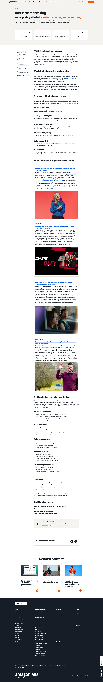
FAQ (76, 619)
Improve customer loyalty (20, 619)
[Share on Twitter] (101, 671)
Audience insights (38, 611)
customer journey (43, 355)
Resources (78, 615)
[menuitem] (21, 633)
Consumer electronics (60, 615)
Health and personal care (60, 625)
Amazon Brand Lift (38, 631)
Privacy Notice (32, 665)
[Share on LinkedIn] (101, 674)
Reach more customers (19, 613)
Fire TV (51, 180)
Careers (64, 665)
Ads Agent (37, 657)
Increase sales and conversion (20, 617)
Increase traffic (18, 615)
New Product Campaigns (40, 655)
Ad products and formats (19, 624)
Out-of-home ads (18, 639)
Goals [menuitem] (16, 609)
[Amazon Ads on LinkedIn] (16, 668)
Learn (61, 1)
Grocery (57, 623)
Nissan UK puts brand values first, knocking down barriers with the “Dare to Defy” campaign (54, 227)
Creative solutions (39, 617)
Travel (57, 637)
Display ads (17, 633)
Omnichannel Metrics (39, 637)
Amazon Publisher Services (40, 651)
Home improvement (59, 629)
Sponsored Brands (18, 631)
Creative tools (38, 623)
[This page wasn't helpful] (71, 541)
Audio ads (17, 637)
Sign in (84, 1)
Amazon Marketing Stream (40, 633)
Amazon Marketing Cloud (40, 647)
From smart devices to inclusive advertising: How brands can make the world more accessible (55, 342)
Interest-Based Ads (40, 665)
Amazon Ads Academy (80, 611)
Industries (58, 609)
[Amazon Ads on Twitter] (18, 668)
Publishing (58, 631)
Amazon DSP (59, 180)
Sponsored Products (19, 629)
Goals (22, 1)
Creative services (38, 621)
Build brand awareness (19, 611)
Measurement (43, 1)
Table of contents (21, 52)
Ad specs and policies (80, 617)
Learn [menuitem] (77, 609)
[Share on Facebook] (101, 668)
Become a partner (79, 629)
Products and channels (31, 1)
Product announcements (80, 613)
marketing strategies (57, 101)
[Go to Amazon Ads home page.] (26, 676)
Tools (50, 1)
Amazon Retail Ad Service (40, 653)
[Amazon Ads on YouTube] (23, 668)
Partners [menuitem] (78, 625)
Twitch (72, 239)
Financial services (59, 621)
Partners (56, 1)
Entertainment (58, 617)
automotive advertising (46, 188)
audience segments (57, 487)
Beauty (57, 613)
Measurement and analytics (39, 628)
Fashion (57, 619)
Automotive (58, 611)
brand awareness (71, 174)
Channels (58, 642)
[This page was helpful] (75, 541)
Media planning (38, 613)
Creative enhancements (39, 619)
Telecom (57, 633)
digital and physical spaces (52, 89)
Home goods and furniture (61, 627)
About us (17, 665)
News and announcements (81, 621)
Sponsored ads (18, 627)
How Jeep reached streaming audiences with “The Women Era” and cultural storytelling (55, 169)
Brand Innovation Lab (40, 231)
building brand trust (53, 495)
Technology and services (41, 643)
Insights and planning (40, 609)
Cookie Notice (49, 665)
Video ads (17, 635)
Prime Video (46, 180)
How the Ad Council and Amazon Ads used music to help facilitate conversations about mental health (54, 283)
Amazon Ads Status (57, 665)
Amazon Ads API (38, 649)
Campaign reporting (39, 635)
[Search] (79, 1)
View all (16, 641)
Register (91, 1)
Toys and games (59, 635)
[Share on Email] (101, 676)
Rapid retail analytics (39, 639)
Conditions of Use (24, 665)
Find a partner (78, 627)
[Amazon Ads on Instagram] (20, 668)
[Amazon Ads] (12, 2)
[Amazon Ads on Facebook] (25, 668)
